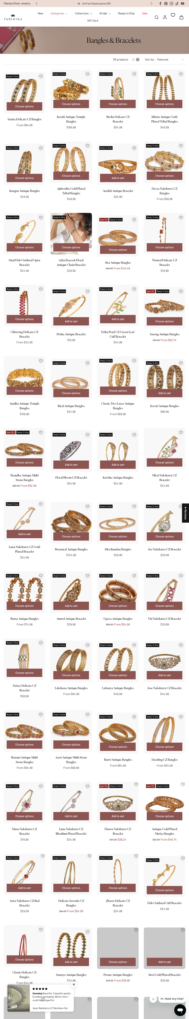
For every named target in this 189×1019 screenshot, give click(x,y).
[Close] (155, 463)
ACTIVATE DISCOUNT (127, 553)
